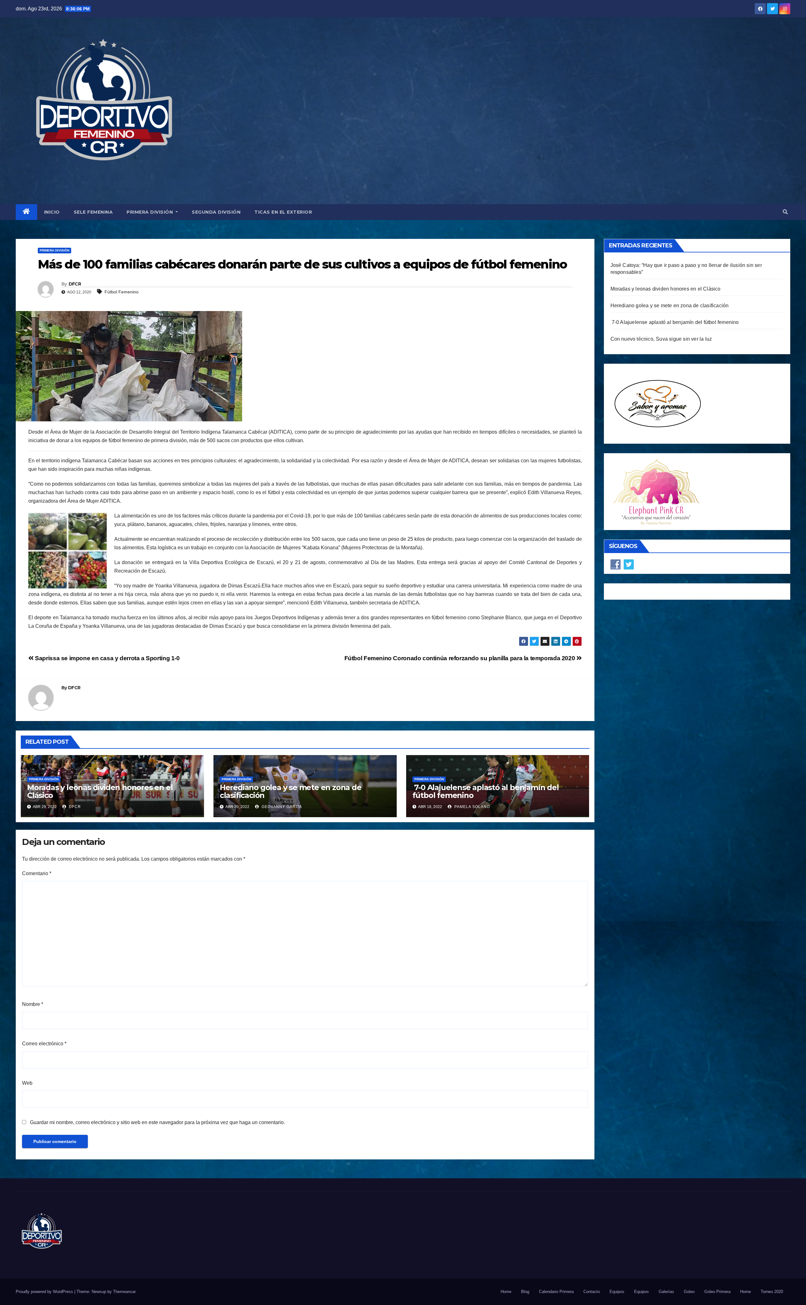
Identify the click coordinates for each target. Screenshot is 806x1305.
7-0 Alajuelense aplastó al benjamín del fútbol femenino (485, 791)
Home (506, 1291)
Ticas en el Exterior (283, 212)
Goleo (689, 1291)
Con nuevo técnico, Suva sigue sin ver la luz (661, 339)
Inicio (52, 212)
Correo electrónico (44, 1043)
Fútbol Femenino (122, 291)
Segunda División (216, 212)
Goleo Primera (717, 1291)
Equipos (617, 1291)
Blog (525, 1291)
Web (27, 1083)
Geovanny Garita (281, 807)
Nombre (32, 1004)
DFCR (75, 284)
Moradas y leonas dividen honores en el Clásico (100, 791)
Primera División (150, 212)
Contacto (591, 1291)
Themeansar (124, 1291)
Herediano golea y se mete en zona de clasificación (290, 791)
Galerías (666, 1291)
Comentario (36, 873)
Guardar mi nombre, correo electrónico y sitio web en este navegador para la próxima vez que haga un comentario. (157, 1122)
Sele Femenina (93, 212)
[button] (785, 212)
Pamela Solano (471, 807)
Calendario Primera (556, 1291)
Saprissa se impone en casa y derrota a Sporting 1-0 (107, 658)
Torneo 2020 (772, 1291)
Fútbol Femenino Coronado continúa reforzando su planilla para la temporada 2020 (460, 658)
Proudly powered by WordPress (45, 1291)
